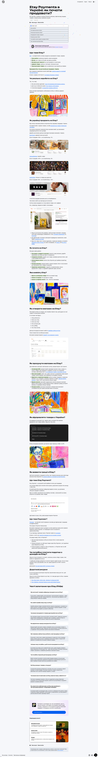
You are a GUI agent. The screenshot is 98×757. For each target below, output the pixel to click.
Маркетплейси (41, 22)
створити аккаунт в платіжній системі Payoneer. (54, 476)
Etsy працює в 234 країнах (52, 86)
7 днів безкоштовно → (38, 712)
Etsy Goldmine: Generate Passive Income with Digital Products (46, 582)
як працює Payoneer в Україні (52, 74)
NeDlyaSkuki (32, 177)
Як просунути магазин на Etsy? (36, 32)
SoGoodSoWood (33, 156)
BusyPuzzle (32, 135)
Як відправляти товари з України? (37, 34)
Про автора (4, 755)
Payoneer (32, 522)
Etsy (31, 55)
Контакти (10, 755)
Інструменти (80, 1)
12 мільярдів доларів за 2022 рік (50, 87)
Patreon (58, 242)
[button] (90, 1)
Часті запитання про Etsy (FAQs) (37, 41)
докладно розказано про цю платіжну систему (50, 535)
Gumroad (34, 235)
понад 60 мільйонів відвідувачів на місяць (55, 84)
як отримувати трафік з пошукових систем (56, 371)
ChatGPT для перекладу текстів (50, 335)
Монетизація (34, 22)
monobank (58, 533)
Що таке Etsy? (33, 28)
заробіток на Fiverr (39, 239)
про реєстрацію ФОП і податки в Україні (44, 566)
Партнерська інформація (19, 755)
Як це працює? (60, 750)
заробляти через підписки (38, 242)
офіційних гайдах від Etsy (54, 330)
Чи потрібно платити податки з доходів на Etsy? (40, 39)
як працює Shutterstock (58, 234)
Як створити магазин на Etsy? (36, 30)
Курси (85, 1)
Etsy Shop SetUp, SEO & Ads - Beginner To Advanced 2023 (45, 580)
